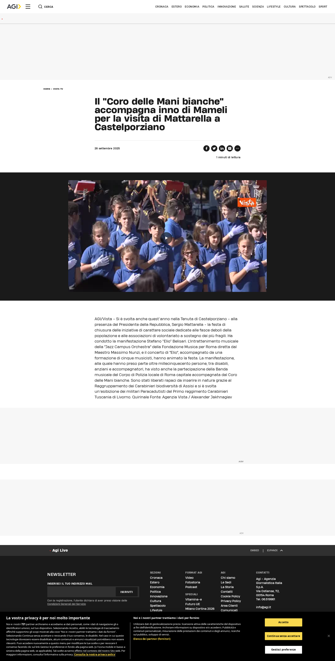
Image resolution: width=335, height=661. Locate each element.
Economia (192, 6)
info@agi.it (263, 607)
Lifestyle (274, 6)
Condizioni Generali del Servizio (66, 604)
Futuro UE (192, 604)
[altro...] (237, 148)
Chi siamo (228, 578)
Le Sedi (226, 582)
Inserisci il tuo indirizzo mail (69, 583)
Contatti (227, 592)
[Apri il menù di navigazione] (28, 6)
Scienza (258, 6)
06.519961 (268, 599)
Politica (208, 6)
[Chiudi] (329, 636)
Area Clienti (229, 605)
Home (46, 88)
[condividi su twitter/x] (214, 148)
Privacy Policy (231, 601)
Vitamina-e (193, 599)
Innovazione (227, 6)
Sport (323, 6)
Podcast (191, 587)
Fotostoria (192, 582)
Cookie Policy (230, 596)
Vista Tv (58, 88)
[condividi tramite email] (230, 148)
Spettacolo (307, 6)
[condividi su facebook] (206, 148)
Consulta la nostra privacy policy (94, 654)
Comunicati (229, 610)
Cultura (290, 6)
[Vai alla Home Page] (14, 6)
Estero (177, 6)
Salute (244, 6)
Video (189, 578)
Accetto (283, 622)
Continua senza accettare (283, 636)
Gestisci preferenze (283, 649)
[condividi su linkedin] (222, 148)
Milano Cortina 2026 (199, 609)
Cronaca (161, 6)
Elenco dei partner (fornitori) (151, 639)
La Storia (227, 587)
